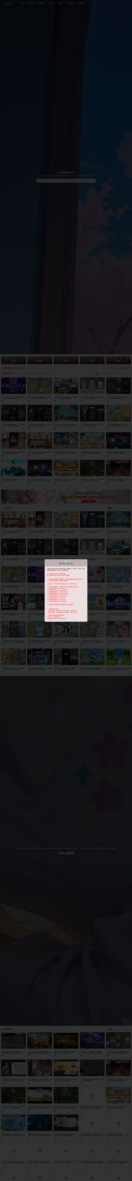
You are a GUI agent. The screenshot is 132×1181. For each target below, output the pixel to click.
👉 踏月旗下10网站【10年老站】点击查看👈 (60, 604)
